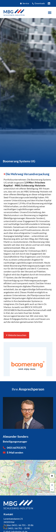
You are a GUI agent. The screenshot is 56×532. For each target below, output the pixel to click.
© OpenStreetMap (50, 494)
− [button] (52, 489)
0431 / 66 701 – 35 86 (22, 525)
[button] (49, 12)
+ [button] (52, 485)
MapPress (41, 494)
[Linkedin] (49, 3)
